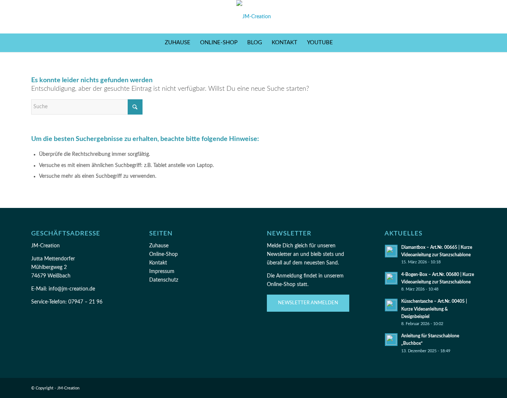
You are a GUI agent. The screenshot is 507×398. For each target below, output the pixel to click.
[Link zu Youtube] (470, 16)
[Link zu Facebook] (436, 16)
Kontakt (158, 263)
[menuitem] (177, 42)
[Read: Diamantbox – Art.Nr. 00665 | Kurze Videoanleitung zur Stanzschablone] (391, 251)
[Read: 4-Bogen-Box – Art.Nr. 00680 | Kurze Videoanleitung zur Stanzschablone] (391, 278)
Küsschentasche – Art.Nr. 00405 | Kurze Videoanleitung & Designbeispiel (434, 308)
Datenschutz (163, 280)
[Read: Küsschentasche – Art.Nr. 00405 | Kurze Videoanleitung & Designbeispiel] (391, 305)
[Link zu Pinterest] (459, 16)
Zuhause (159, 245)
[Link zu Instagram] (448, 16)
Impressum (161, 271)
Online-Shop (163, 254)
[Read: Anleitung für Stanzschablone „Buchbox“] (391, 339)
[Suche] (342, 42)
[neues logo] (253, 16)
